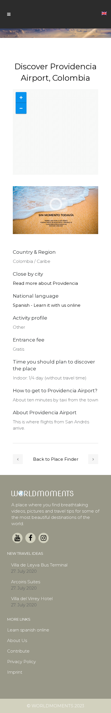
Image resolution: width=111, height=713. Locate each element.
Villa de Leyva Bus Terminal (39, 565)
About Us (17, 640)
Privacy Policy (21, 661)
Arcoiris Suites (25, 581)
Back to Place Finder (55, 459)
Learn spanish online (28, 630)
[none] (104, 12)
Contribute (18, 651)
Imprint (14, 672)
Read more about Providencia (45, 283)
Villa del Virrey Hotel (32, 598)
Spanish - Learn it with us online (47, 305)
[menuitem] (104, 12)
